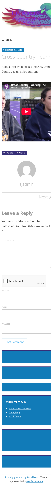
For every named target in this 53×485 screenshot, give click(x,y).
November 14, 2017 (12, 50)
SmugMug (14, 412)
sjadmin (27, 184)
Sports (9, 153)
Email (5, 307)
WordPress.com (34, 481)
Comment (8, 240)
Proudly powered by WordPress (21, 477)
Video (22, 153)
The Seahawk (26, 12)
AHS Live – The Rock (20, 408)
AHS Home (15, 416)
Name (5, 290)
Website (6, 323)
